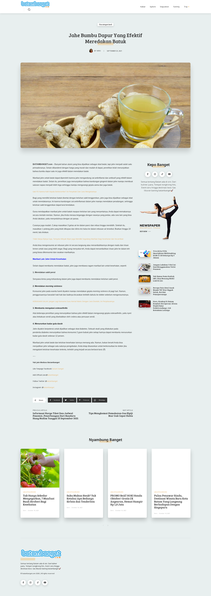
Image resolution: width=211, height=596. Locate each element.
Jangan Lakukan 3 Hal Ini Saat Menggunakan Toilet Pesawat (164, 266)
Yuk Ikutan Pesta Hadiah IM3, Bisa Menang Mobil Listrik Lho (163, 278)
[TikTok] (162, 174)
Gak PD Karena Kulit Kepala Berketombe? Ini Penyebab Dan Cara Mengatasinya (64, 191)
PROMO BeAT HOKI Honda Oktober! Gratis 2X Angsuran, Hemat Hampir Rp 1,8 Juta (126, 500)
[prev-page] (103, 525)
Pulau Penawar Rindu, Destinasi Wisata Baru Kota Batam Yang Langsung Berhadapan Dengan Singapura (171, 501)
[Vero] (91, 51)
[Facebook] (147, 174)
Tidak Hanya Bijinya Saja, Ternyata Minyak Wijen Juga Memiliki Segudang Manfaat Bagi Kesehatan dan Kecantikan (78, 239)
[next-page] (107, 525)
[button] (29, 9)
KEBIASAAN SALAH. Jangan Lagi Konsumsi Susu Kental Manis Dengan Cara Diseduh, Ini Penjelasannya (73, 301)
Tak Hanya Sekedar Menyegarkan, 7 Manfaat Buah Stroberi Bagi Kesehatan (38, 500)
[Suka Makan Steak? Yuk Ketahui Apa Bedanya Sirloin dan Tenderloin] (83, 468)
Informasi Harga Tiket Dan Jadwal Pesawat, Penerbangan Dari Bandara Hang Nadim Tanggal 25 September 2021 (55, 415)
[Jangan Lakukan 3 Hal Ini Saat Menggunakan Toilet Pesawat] (145, 267)
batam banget (58, 369)
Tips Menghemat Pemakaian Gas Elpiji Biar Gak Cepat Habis (111, 414)
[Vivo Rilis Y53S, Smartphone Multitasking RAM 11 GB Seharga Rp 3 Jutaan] (145, 253)
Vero (99, 51)
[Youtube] (169, 174)
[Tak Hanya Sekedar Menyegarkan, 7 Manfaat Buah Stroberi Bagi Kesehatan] (40, 468)
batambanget (52, 375)
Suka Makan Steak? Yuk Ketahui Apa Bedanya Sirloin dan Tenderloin (81, 498)
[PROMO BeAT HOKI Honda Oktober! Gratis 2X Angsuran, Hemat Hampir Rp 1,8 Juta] (127, 468)
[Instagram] (155, 174)
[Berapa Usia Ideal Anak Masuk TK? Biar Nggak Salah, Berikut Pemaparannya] (145, 290)
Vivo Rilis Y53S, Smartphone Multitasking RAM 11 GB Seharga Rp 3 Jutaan (164, 254)
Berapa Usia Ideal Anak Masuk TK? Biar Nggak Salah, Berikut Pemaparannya (163, 291)
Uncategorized (105, 24)
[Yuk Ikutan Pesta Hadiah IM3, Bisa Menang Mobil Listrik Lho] (145, 278)
